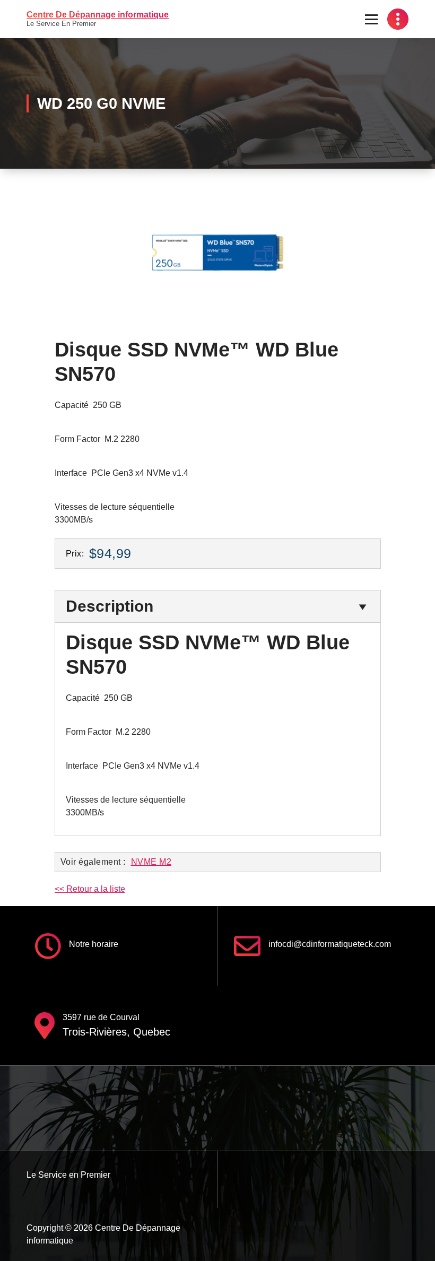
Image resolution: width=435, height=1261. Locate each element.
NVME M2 (151, 861)
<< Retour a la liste (90, 888)
